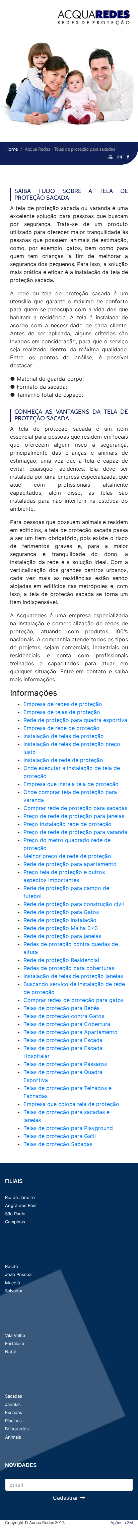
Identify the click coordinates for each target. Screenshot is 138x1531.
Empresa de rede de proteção (61, 728)
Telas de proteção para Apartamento (70, 1032)
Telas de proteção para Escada (62, 1040)
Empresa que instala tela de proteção (71, 784)
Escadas (13, 1412)
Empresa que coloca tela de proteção (71, 1104)
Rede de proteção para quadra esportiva (75, 720)
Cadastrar (66, 1497)
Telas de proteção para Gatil (59, 1136)
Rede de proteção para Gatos (61, 912)
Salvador (14, 1290)
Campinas (15, 1221)
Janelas (13, 1404)
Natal (10, 1351)
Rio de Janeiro (20, 1197)
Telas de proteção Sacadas (57, 1144)
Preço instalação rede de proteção (67, 824)
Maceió (12, 1282)
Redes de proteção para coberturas (68, 968)
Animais (13, 1437)
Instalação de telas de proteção (63, 736)
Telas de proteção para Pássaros (65, 1064)
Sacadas (13, 1396)
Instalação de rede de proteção (63, 760)
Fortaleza (14, 1343)
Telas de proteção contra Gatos (63, 1016)
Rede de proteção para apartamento (70, 864)
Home (11, 149)
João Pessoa (18, 1274)
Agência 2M (122, 1522)
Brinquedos (17, 1428)
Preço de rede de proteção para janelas (73, 816)
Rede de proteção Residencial (61, 960)
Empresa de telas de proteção (61, 712)
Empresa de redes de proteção (62, 704)
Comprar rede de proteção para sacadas (75, 808)
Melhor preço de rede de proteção (67, 856)
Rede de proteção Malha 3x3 (60, 928)
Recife (11, 1266)
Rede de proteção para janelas (62, 936)
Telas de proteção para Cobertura (66, 1024)
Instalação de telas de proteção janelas (73, 976)
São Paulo (15, 1213)
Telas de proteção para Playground (68, 1128)
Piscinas (13, 1420)
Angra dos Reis (21, 1205)
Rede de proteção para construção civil (73, 904)
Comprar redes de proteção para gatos (73, 1000)
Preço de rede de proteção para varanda (75, 832)
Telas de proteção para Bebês (61, 1008)
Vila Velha (15, 1335)
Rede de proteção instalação (59, 920)
